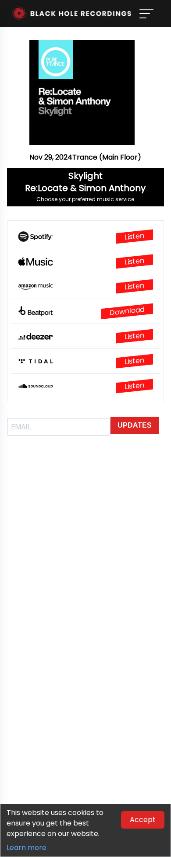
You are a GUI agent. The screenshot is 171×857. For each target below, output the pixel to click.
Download (127, 311)
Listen (134, 236)
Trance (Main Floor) (106, 157)
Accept (143, 820)
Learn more (26, 848)
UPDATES (135, 425)
